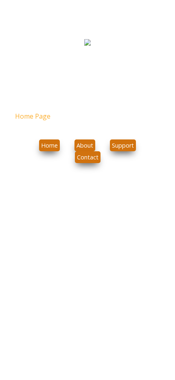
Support (123, 145)
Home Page (33, 116)
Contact (87, 157)
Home (49, 145)
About (85, 145)
